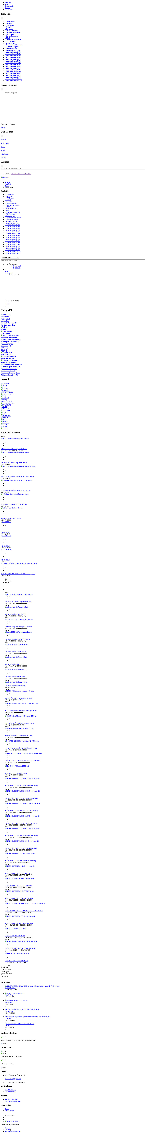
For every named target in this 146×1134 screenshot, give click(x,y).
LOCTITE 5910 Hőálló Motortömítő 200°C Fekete (21, 748)
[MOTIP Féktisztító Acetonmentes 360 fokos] (19, 691)
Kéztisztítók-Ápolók (8, 362)
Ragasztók (5, 321)
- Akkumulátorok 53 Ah (12, 230)
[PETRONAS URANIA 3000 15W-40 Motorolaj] (21, 941)
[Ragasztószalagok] (8, 356)
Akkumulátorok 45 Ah (9, 375)
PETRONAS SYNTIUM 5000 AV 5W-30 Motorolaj (21, 823)
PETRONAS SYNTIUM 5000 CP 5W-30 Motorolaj (21, 811)
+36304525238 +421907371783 (21, 174)
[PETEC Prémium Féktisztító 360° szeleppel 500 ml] (22, 703)
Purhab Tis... (9, 995)
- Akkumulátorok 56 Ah (12, 234)
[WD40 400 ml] (6, 549)
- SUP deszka (9, 207)
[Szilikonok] (5, 315)
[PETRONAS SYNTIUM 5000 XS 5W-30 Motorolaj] (22, 828)
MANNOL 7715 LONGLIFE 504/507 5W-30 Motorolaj (23, 760)
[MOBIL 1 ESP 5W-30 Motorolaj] (16, 928)
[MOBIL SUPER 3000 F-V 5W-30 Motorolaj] (20, 916)
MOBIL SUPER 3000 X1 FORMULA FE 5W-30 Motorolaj (24, 911)
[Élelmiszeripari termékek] (11, 365)
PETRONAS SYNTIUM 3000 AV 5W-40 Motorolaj (21, 786)
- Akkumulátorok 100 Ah (13, 251)
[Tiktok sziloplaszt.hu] (12, 1121)
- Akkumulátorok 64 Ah (12, 239)
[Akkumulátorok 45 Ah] (10, 373)
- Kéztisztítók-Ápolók (11, 219)
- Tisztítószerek (9, 194)
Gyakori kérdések (10, 1092)
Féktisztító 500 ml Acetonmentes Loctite (17, 639)
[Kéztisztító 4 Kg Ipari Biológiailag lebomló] (19, 619)
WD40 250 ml (5, 546)
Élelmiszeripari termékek (10, 367)
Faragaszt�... (9, 1002)
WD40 (3, 329)
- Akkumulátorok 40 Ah (12, 225)
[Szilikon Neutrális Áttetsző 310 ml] (16, 607)
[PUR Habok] (6, 331)
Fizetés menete (9, 1110)
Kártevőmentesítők (8, 371)
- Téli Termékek (10, 214)
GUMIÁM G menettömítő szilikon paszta (14, 504)
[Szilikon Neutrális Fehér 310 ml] (11, 508)
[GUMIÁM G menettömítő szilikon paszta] (15, 494)
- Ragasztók (8, 201)
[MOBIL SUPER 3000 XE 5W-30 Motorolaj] (19, 891)
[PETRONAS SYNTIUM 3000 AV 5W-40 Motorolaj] (22, 778)
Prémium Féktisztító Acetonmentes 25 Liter (18, 735)
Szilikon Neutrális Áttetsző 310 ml (15, 614)
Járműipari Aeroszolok (9, 342)
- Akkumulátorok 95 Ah (12, 250)
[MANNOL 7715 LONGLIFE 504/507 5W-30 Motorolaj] (23, 753)
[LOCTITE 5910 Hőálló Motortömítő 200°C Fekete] (22, 741)
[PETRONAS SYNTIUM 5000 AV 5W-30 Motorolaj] (22, 816)
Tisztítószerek (6, 354)
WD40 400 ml (5, 560)
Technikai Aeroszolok (9, 337)
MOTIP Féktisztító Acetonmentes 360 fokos (18, 698)
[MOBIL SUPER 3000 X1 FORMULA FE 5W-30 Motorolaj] (25, 903)
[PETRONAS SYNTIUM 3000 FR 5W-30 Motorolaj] (22, 791)
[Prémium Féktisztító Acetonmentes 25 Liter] (19, 728)
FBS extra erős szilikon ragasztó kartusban (14, 449)
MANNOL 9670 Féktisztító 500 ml (16, 773)
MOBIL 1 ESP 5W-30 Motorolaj (15, 936)
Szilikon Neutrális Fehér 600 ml (15, 677)
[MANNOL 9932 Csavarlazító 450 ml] (17, 953)
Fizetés (3, 127)
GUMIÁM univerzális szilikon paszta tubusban (15, 490)
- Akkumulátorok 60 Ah (12, 235)
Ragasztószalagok (7, 358)
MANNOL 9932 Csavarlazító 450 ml (16, 961)
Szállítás (7, 1130)
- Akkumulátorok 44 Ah (12, 226)
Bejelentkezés (17, 266)
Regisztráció (16, 268)
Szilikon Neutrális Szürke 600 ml (15, 685)
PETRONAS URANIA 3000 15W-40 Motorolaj (20, 948)
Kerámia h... (9, 1025)
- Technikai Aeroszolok (12, 205)
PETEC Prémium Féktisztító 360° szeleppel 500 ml (21, 710)
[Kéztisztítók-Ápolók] (9, 360)
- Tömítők (8, 200)
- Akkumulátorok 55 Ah (12, 232)
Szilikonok (5, 317)
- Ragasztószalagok (11, 209)
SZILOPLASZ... (10, 988)
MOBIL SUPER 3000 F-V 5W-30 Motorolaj (19, 923)
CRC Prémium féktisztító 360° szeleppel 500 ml (20, 723)
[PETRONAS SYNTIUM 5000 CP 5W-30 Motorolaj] (22, 803)
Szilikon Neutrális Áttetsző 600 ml (15, 652)
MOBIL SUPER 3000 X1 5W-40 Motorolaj (18, 886)
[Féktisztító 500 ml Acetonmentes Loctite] (18, 632)
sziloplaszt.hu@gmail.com (13, 1079)
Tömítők (4, 350)
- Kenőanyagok (10, 216)
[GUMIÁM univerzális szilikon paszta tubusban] (16, 480)
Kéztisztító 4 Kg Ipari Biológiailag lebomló (18, 626)
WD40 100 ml (5, 532)
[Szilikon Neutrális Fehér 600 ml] (15, 669)
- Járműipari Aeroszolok (12, 212)
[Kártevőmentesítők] (9, 369)
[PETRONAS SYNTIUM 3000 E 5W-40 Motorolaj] (22, 841)
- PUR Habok (9, 198)
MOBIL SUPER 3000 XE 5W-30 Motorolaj (19, 898)
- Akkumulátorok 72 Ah (12, 242)
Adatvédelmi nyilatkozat (12, 1101)
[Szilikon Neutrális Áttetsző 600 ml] (16, 644)
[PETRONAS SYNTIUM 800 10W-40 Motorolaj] (21, 853)
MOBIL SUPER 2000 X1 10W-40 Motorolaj (19, 873)
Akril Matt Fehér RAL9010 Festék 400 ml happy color (18, 574)
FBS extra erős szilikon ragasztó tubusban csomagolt (17, 476)
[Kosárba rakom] (5, 442)
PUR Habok (5, 333)
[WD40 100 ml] (6, 522)
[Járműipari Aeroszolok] (10, 340)
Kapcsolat (8, 1128)
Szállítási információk (11, 1099)
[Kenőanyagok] (7, 344)
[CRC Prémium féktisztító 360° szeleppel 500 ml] (20, 716)
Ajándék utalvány (10, 1090)
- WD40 (7, 210)
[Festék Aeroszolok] (8, 323)
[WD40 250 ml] (6, 536)
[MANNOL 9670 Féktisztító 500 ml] (17, 766)
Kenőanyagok (6, 346)
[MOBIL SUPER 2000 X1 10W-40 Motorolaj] (20, 866)
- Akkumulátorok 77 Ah (12, 244)
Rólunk (7, 1109)
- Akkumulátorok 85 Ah (12, 248)
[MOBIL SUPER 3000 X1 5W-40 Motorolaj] (19, 878)
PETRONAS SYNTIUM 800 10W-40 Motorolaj (20, 861)
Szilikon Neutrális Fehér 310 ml (11, 518)
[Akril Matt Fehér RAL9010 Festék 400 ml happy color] (19, 563)
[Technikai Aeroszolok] (10, 335)
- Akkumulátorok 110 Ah (12, 253)
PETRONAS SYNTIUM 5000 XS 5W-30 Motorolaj (21, 836)
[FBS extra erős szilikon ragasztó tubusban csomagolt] (18, 466)
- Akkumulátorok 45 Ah (12, 228)
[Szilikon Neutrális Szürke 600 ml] (16, 682)
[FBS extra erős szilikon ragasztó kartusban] (15, 438)
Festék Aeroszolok (8, 325)
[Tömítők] (5, 348)
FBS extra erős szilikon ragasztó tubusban (14, 463)
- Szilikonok (8, 196)
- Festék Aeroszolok (11, 203)
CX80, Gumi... (9, 1011)
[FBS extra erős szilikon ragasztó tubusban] (15, 452)
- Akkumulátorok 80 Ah (12, 246)
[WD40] (4, 327)
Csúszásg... (8, 1018)
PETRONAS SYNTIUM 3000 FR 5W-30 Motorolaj (21, 798)
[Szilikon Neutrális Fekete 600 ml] (16, 657)
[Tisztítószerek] (7, 352)
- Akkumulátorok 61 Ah (12, 237)
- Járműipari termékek (11, 223)
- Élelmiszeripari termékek (13, 217)
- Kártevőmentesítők (11, 221)
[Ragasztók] (5, 319)
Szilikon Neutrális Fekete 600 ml (15, 664)
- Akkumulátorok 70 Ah (12, 241)
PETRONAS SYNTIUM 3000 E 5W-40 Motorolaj (21, 848)
